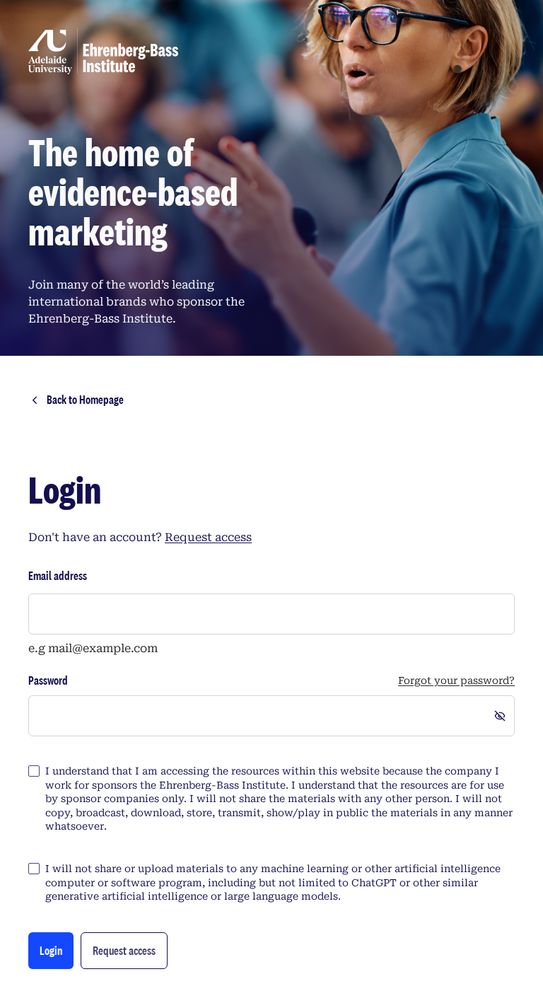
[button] (124, 950)
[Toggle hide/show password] (500, 715)
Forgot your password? (456, 680)
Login (51, 950)
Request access (208, 537)
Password (48, 680)
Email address (57, 575)
